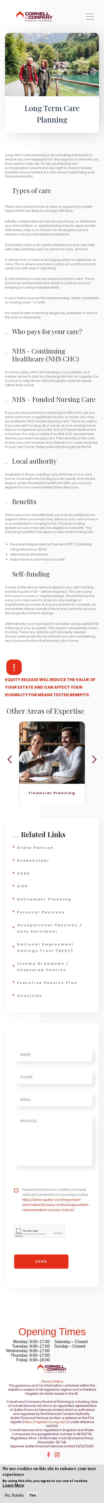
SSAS (23, 873)
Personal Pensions (41, 912)
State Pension (35, 847)
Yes (32, 1495)
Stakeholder (33, 860)
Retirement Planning (44, 899)
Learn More (13, 1485)
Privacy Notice (52, 1381)
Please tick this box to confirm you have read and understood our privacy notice (55, 1199)
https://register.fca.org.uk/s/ (46, 1422)
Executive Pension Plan (47, 982)
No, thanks (14, 1495)
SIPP (22, 886)
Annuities (29, 995)
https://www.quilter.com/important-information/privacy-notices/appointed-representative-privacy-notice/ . (55, 1204)
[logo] (34, 16)
